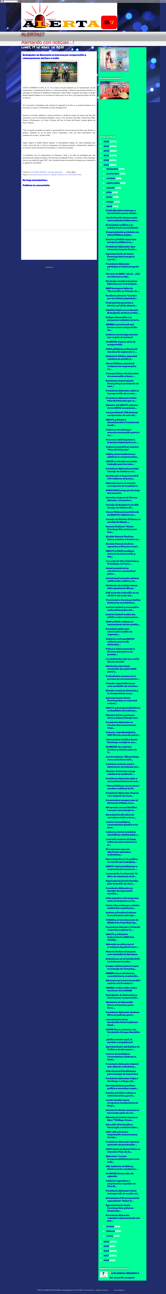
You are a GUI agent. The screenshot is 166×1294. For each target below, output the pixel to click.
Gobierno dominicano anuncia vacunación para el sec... (122, 432)
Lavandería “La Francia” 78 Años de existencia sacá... (122, 875)
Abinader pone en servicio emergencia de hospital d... (122, 484)
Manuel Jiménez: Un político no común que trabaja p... (122, 860)
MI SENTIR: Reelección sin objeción (120, 1175)
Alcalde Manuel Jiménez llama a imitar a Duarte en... (123, 538)
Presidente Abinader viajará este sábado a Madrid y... (122, 1065)
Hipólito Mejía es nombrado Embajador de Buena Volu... (122, 311)
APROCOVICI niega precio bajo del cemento (123, 492)
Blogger (126, 1290)
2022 (106, 160)
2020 (107, 1241)
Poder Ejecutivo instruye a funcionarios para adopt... (122, 212)
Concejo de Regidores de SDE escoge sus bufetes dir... (122, 506)
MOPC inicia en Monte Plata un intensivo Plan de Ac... (123, 1150)
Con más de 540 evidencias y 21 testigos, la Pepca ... (122, 562)
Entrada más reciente (30, 262)
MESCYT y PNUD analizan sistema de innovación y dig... (120, 553)
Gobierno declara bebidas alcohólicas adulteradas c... (122, 833)
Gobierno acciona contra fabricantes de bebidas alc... (123, 765)
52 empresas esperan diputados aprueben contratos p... (118, 851)
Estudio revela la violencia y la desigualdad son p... (122, 692)
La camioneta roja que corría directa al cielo (122, 660)
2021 (106, 164)
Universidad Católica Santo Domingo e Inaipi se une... (122, 741)
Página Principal (60, 262)
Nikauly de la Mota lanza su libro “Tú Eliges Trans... (122, 1119)
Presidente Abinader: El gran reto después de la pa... (122, 794)
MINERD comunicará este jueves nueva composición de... (121, 327)
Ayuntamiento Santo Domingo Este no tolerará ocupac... (121, 700)
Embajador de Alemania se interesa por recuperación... (122, 996)
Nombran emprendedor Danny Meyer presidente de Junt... (122, 383)
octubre (111, 178)
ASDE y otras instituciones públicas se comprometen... (122, 455)
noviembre (113, 173)
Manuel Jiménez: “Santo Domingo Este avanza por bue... (121, 529)
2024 (107, 150)
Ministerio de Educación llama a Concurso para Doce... (119, 1004)
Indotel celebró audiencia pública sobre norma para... (122, 616)
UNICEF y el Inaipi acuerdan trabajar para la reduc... (121, 463)
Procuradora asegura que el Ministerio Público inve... (122, 801)
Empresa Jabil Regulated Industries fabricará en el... (122, 441)
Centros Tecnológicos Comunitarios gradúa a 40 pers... (122, 824)
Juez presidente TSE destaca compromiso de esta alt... (122, 414)
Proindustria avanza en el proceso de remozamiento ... (123, 677)
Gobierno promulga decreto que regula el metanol (122, 336)
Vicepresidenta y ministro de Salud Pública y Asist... (122, 233)
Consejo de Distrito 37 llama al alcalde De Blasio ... (123, 520)
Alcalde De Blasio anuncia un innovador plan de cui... (122, 1111)
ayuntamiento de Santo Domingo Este (39, 174)
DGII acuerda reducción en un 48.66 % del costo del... (122, 594)
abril (109, 206)
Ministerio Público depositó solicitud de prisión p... (121, 357)
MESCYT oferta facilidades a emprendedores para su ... (121, 868)
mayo (110, 201)
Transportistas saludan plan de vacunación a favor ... (122, 375)
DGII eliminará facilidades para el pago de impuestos (122, 1072)
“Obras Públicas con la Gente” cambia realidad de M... (123, 787)
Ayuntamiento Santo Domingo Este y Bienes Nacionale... (119, 1207)
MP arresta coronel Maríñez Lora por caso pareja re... (121, 809)
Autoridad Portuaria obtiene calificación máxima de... (122, 579)
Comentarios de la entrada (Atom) (63, 267)
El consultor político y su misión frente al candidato (122, 226)
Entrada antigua (89, 262)
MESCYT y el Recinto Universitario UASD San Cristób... (120, 937)
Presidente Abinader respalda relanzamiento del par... (123, 1217)
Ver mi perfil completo (122, 1277)
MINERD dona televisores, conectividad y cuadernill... (122, 974)
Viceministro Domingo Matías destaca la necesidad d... (123, 601)
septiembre (113, 182)
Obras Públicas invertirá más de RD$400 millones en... (122, 513)
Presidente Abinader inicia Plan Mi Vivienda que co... (121, 399)
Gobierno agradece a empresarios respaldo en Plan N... (121, 1183)
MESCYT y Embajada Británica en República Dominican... (123, 709)
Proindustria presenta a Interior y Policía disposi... (121, 304)
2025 (106, 146)
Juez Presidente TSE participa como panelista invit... (122, 758)
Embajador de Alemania (57, 174)
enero (110, 1235)
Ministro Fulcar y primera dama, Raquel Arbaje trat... (122, 716)
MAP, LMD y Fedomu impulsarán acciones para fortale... (121, 1134)
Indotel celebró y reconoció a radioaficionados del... (122, 608)
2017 (106, 1255)
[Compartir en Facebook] (73, 172)
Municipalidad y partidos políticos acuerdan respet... (122, 1087)
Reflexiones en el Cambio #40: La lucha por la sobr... (123, 960)
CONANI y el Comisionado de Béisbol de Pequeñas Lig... (122, 921)
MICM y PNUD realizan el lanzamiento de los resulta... (123, 623)
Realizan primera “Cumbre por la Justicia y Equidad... (121, 297)
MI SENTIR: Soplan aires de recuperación (121, 343)
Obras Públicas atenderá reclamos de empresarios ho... (121, 366)
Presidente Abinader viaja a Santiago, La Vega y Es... (122, 1080)
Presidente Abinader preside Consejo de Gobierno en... (122, 470)
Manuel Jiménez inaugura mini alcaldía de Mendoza (121, 953)
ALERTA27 (33, 34)
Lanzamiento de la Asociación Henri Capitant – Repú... (122, 1022)
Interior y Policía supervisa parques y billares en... (121, 241)
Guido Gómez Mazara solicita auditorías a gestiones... (122, 907)
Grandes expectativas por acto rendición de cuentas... (122, 685)
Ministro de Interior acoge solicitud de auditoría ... (120, 772)
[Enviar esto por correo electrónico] (67, 172)
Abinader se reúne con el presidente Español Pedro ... (122, 945)
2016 (106, 1260)
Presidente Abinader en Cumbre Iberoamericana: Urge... (121, 724)
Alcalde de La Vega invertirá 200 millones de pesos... (122, 477)
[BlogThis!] (69, 172)
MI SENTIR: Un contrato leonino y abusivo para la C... (121, 749)
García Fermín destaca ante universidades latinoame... (122, 219)
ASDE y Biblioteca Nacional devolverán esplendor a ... (121, 350)
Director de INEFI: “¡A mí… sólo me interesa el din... (123, 275)
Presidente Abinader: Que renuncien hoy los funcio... (121, 248)
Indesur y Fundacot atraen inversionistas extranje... (121, 914)
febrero (110, 1231)
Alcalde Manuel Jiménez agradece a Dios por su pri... (122, 545)
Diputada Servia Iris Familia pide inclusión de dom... (122, 882)
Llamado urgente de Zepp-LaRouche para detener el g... (121, 841)
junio (109, 196)
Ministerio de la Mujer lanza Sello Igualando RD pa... (121, 587)
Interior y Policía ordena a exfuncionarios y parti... (121, 1094)
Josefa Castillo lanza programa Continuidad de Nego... (122, 1102)
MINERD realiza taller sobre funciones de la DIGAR (121, 989)
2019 (106, 1246)
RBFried (111, 1290)
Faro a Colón (68, 174)
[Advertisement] (59, 244)
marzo (110, 1226)
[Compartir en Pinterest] (75, 172)
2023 (106, 155)
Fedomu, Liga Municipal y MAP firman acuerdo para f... (123, 734)
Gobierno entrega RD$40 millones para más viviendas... (120, 641)
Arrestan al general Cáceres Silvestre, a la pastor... (121, 499)
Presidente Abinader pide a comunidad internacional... (122, 780)
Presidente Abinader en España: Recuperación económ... (119, 890)
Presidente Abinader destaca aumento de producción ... (122, 1143)
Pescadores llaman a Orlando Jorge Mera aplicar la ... (123, 928)
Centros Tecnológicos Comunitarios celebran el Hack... (121, 1056)
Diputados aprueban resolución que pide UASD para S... (121, 668)
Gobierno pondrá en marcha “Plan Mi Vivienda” (122, 448)
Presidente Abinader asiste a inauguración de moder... (122, 392)
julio (109, 192)
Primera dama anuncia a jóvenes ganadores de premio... (120, 651)
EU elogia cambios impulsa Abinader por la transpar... (122, 282)
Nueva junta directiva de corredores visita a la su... (121, 816)
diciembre (112, 168)
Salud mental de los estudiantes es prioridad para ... (121, 570)
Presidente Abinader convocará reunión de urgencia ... (119, 631)
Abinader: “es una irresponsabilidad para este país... (123, 1158)
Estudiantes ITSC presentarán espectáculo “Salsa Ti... (122, 1199)
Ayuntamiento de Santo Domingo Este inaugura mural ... (120, 256)
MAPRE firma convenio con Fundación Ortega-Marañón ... (123, 1032)
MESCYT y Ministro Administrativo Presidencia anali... (122, 422)
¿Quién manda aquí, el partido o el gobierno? (119, 1041)
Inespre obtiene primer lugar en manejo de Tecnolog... (122, 967)
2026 (107, 141)
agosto (110, 187)
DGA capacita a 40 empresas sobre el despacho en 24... (122, 899)
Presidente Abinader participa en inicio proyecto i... (122, 266)
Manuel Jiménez (77, 174)
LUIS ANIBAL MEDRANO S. (125, 1273)
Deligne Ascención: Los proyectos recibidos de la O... (123, 319)
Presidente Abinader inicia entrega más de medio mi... (122, 1192)
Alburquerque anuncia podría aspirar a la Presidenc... (123, 982)
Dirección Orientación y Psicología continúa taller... (122, 1126)
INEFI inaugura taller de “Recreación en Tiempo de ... (123, 290)
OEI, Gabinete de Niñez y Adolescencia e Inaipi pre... (122, 1168)
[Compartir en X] (71, 172)
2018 (106, 1250)
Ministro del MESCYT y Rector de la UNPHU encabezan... (122, 406)
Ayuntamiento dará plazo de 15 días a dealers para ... (123, 1048)
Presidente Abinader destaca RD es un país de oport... (122, 1013)
